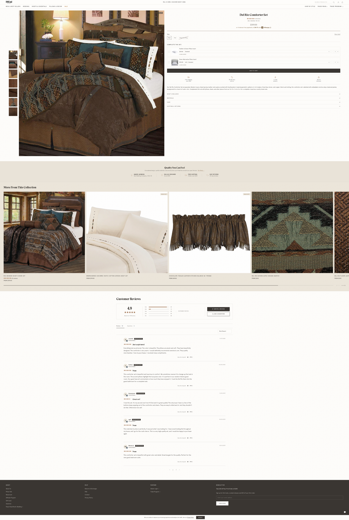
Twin (169, 38)
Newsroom (9, 494)
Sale (66, 6)
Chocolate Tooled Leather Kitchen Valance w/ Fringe (190, 276)
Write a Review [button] (219, 309)
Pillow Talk (9, 491)
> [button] (179, 469)
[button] (188, 357)
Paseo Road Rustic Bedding (14, 506)
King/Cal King (183, 38)
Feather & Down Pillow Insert (187, 48)
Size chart (337, 34)
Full (175, 38)
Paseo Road (322, 6)
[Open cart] (342, 2)
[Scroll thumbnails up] (13, 49)
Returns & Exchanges (91, 488)
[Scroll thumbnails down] (13, 117)
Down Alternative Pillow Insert (187, 59)
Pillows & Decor (55, 6)
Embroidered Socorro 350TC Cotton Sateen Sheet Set (107, 276)
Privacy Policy (89, 497)
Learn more (182, 54)
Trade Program (336, 6)
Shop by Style (310, 6)
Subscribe (222, 503)
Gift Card (8, 500)
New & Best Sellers (13, 6)
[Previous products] (338, 285)
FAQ (86, 491)
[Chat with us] (344, 512)
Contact (87, 494)
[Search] (334, 2)
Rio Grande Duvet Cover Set (14, 276)
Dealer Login (154, 488)
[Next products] (343, 285)
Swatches (8, 503)
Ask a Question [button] (219, 314)
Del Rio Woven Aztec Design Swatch (265, 276)
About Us (8, 488)
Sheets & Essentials (39, 6)
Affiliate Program (11, 497)
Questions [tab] (129, 326)
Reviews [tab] (118, 326)
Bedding (26, 6)
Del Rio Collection (235, 89)
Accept (200, 517)
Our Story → (201, 170)
